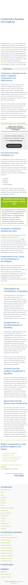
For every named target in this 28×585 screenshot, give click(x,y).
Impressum (20, 581)
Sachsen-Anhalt (5, 523)
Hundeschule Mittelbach (7, 550)
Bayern (2, 492)
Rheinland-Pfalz (5, 515)
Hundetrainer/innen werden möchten (10, 239)
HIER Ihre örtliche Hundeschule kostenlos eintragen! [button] (15, 128)
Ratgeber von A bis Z (6, 577)
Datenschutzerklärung (15, 140)
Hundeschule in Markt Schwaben (11, 459)
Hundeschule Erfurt (5, 542)
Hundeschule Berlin (6, 540)
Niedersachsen (4, 510)
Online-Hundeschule (6, 574)
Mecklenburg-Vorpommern (7, 507)
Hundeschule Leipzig (6, 535)
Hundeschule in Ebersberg (9, 461)
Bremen (3, 500)
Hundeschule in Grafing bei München (12, 457)
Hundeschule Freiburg (6, 558)
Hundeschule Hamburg (6, 548)
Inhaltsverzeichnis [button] (7, 68)
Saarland (3, 518)
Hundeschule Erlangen (6, 561)
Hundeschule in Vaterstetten (10, 453)
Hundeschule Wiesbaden (7, 555)
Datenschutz (14, 583)
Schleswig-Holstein (5, 526)
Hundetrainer (4, 62)
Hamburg (3, 502)
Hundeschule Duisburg (6, 553)
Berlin (2, 495)
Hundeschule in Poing (8, 455)
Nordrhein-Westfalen (6, 513)
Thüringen (3, 528)
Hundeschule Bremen (6, 545)
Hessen (3, 505)
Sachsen (3, 520)
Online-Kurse (4, 571)
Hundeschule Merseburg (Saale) (9, 537)
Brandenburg (4, 497)
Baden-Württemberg (6, 489)
